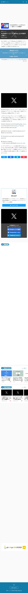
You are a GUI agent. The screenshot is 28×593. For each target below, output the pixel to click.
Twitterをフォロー (15, 235)
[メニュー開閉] (26, 2)
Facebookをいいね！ (15, 232)
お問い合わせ (14, 587)
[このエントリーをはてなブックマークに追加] (17, 157)
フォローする (14, 205)
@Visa (24, 124)
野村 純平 (14, 196)
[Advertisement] (14, 77)
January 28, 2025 (21, 143)
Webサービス (3, 31)
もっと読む (24, 368)
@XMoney (16, 125)
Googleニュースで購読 (15, 229)
